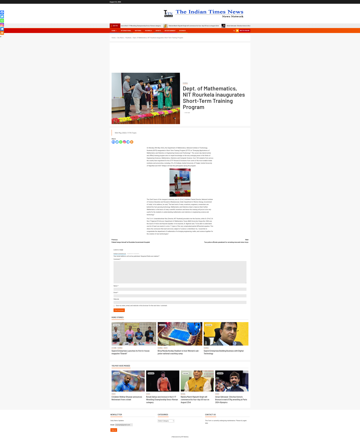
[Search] (234, 30)
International (126, 30)
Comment (117, 259)
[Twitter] (117, 142)
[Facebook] (113, 142)
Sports (158, 30)
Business (182, 30)
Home (113, 30)
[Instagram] (124, 142)
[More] (131, 142)
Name (116, 286)
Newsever (175, 437)
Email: (112, 425)
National (138, 30)
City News (114, 347)
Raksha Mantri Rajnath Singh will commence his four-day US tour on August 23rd (165, 26)
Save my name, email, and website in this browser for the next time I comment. (141, 305)
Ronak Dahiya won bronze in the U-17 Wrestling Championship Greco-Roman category (162, 399)
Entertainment (170, 30)
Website (116, 299)
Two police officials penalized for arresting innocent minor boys (226, 241)
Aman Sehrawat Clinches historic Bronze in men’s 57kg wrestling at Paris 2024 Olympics (225, 26)
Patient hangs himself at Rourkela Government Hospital (131, 241)
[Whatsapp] (120, 142)
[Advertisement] (180, 59)
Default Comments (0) (120, 253)
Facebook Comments (133, 253)
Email (116, 292)
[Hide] (1, 36)
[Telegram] (128, 142)
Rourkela (148, 30)
